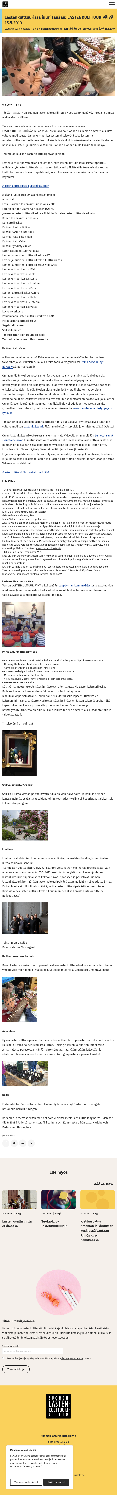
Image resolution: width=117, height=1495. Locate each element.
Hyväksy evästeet (56, 1482)
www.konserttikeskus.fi (48, 548)
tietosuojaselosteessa (72, 1358)
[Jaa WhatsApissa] (31, 1143)
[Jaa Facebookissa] (5, 1143)
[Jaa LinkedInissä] (22, 1143)
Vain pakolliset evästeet (26, 1482)
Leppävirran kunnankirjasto (75, 585)
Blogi (36, 28)
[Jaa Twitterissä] (14, 1143)
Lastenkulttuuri (33, 426)
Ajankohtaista (22, 28)
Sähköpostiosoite (10, 1346)
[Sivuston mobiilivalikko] (112, 4)
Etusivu (9, 28)
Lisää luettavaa (103, 1183)
